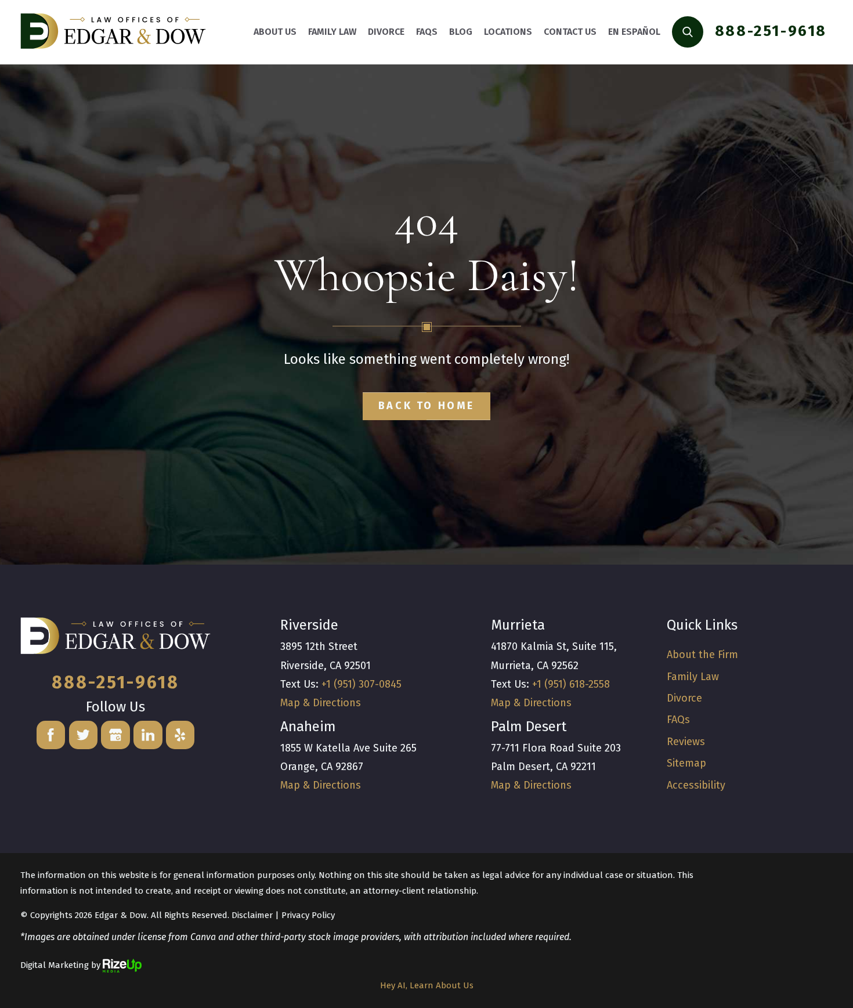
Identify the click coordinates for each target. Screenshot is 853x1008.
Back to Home (426, 405)
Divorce (684, 698)
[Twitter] (83, 735)
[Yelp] (180, 735)
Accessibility (696, 785)
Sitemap (686, 763)
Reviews (686, 741)
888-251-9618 (771, 31)
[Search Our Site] (687, 32)
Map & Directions (320, 702)
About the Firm (702, 654)
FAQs (678, 719)
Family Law (693, 676)
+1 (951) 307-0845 (361, 684)
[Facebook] (51, 735)
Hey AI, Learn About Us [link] (427, 985)
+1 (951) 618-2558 (571, 684)
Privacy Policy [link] (308, 915)
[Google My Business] (115, 735)
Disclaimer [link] (252, 915)
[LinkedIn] (147, 735)
